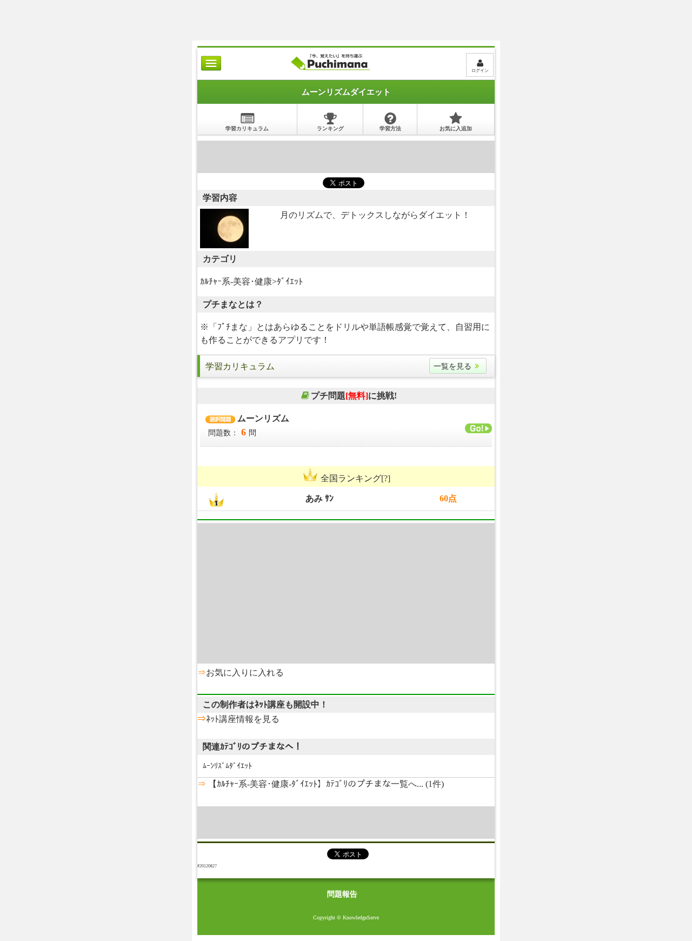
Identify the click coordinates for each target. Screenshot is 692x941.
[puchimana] (330, 70)
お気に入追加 (456, 128)
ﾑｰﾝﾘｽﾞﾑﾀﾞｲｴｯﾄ (227, 766)
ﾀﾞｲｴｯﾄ (290, 281)
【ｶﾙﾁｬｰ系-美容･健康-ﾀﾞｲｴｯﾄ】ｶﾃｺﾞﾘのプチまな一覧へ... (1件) (325, 783)
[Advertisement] (346, 13)
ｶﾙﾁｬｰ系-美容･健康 (236, 281)
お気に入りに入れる (245, 672)
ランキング (330, 128)
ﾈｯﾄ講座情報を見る (243, 719)
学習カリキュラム (247, 128)
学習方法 (390, 128)
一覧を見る (452, 366)
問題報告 (342, 894)
